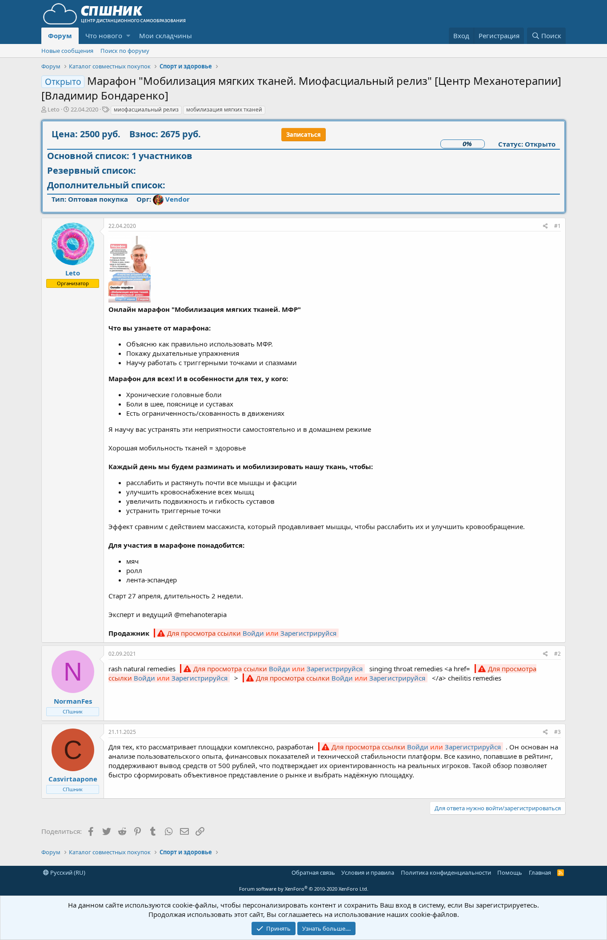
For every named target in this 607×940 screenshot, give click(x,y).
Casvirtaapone (72, 778)
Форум (60, 35)
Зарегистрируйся (308, 633)
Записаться (303, 135)
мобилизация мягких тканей (224, 109)
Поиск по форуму (124, 51)
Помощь (509, 872)
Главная (540, 872)
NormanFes (73, 701)
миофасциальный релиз (146, 109)
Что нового (103, 35)
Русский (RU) (67, 872)
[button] (128, 36)
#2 (557, 653)
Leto (54, 109)
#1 (557, 226)
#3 (557, 732)
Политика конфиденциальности (446, 872)
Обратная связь (313, 872)
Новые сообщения (67, 51)
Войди (253, 633)
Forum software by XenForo (303, 888)
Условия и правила (367, 872)
